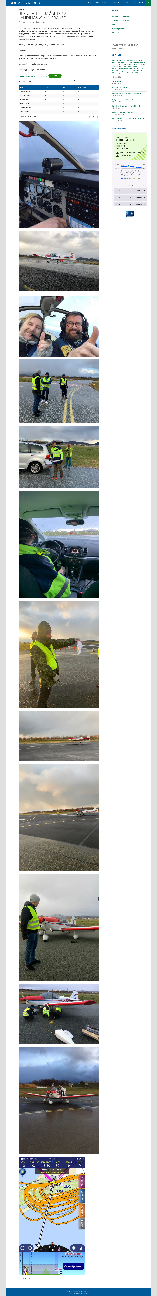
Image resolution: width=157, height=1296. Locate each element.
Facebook (84, 1293)
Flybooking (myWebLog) (121, 16)
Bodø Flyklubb (25, 3)
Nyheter (22, 9)
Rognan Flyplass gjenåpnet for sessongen (126, 93)
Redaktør (41, 22)
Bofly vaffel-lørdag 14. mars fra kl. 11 (125, 100)
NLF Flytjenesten (138, 2)
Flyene (126, 2)
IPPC (114, 25)
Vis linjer (26, 81)
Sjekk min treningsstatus (121, 20)
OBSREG (115, 37)
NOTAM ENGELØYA (119, 87)
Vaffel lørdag (116, 81)
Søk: (75, 80)
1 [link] (93, 117)
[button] (42, 87)
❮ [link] (89, 116)
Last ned (55, 76)
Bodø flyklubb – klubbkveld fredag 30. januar (128, 118)
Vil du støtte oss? (93, 2)
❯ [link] (97, 116)
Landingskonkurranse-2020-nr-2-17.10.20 (33, 77)
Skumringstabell (118, 29)
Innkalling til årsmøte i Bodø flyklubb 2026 (127, 106)
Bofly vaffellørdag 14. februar (122, 112)
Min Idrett (116, 33)
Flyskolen (115, 2)
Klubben (105, 2)
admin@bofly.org (75, 1293)
